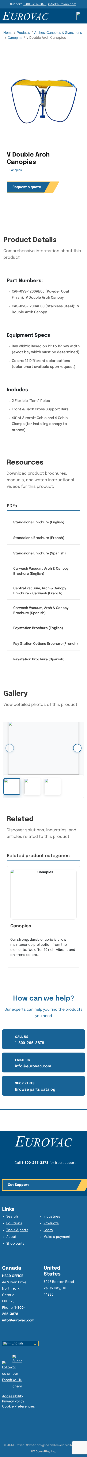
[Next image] (77, 748)
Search (12, 1216)
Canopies (15, 38)
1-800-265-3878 (34, 4)
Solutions (14, 1223)
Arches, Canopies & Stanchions (58, 32)
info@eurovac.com (62, 4)
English (17, 1343)
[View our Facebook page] (17, 1372)
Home (7, 32)
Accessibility (12, 1396)
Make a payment (57, 1237)
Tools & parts (17, 1230)
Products (23, 32)
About (11, 1237)
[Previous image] (9, 748)
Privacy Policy (13, 1401)
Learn (48, 1230)
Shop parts (15, 1243)
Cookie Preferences (18, 1406)
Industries (52, 1216)
